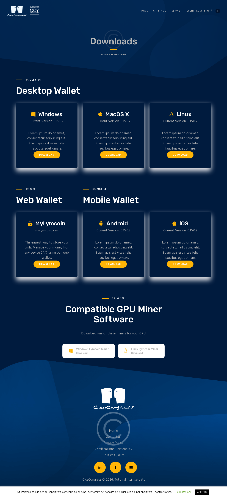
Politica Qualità (113, 455)
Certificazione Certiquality (113, 449)
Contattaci (113, 437)
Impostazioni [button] (183, 492)
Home (104, 54)
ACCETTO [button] (202, 492)
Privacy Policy (113, 443)
